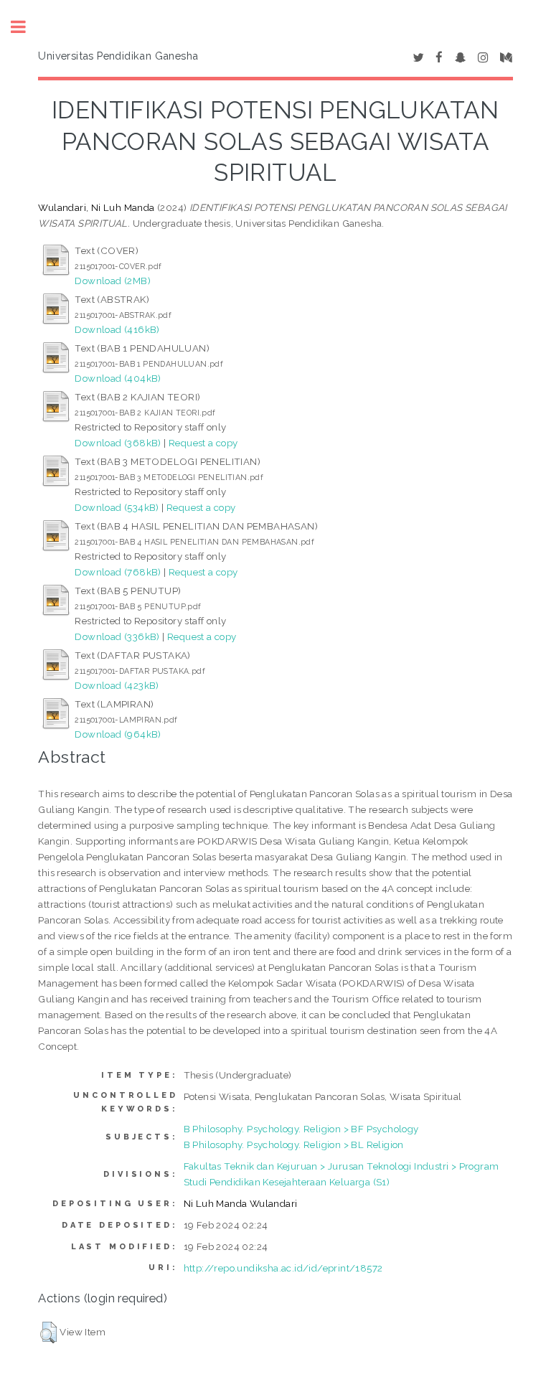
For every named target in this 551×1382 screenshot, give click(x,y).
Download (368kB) (118, 442)
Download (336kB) (117, 636)
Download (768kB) (118, 572)
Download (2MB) (113, 280)
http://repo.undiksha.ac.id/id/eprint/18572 (283, 1268)
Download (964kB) (118, 734)
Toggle (26, 27)
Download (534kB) (117, 507)
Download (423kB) (117, 685)
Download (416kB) (117, 329)
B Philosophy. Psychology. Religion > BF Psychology (301, 1128)
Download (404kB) (118, 378)
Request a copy (203, 442)
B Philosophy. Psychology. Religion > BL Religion (294, 1144)
